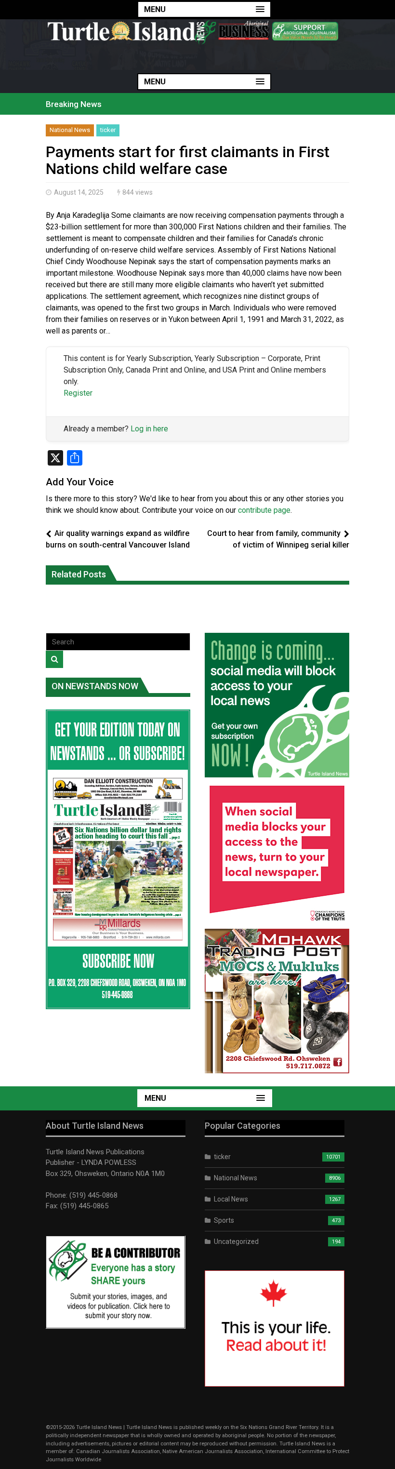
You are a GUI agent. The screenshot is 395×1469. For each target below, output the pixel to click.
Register (78, 393)
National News (70, 130)
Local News (231, 1199)
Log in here (149, 428)
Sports (224, 1220)
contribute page (264, 510)
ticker (108, 130)
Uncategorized (236, 1241)
